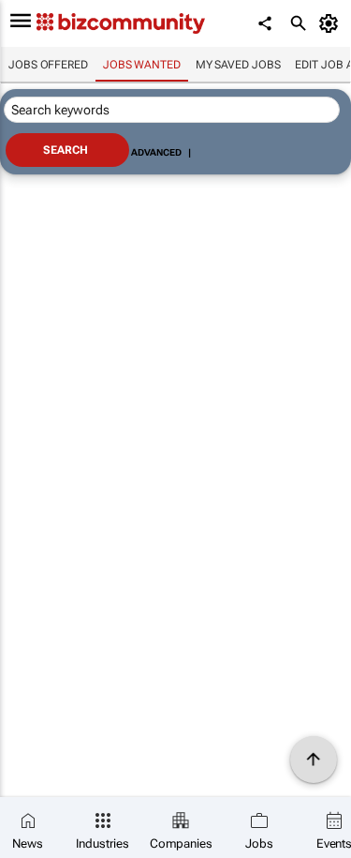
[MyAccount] (331, 23)
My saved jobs (238, 64)
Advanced (156, 152)
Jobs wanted (142, 64)
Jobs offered (48, 64)
